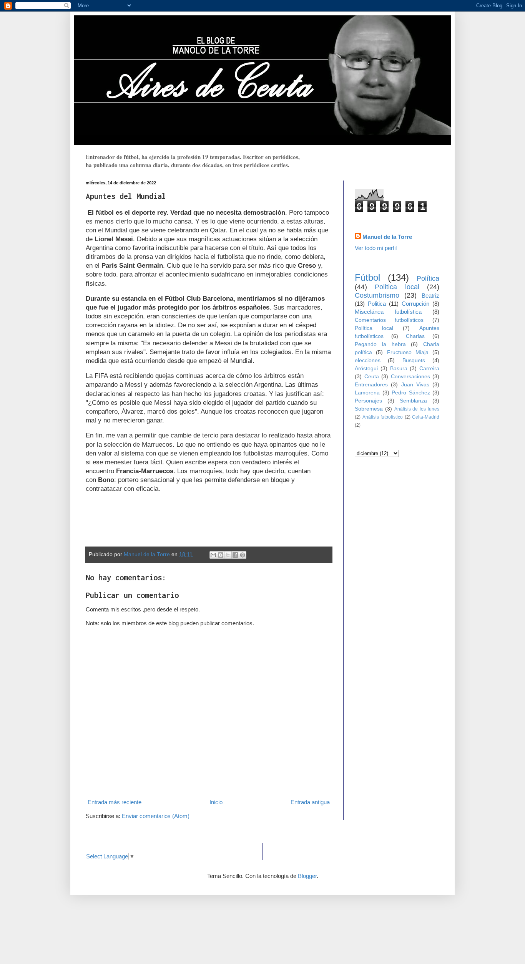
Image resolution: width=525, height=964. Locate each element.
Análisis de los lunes (416, 409)
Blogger (307, 876)
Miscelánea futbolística (388, 311)
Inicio (216, 802)
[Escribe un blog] (220, 555)
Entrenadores (371, 385)
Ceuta (371, 376)
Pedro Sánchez (411, 393)
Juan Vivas (415, 385)
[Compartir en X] (228, 555)
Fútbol (367, 277)
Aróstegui (366, 368)
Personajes (368, 401)
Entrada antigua (310, 802)
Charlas (415, 336)
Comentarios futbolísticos (389, 320)
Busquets (413, 360)
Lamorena (367, 393)
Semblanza (413, 401)
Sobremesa (369, 409)
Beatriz (430, 295)
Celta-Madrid (425, 417)
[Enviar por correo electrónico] (213, 555)
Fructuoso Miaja (408, 352)
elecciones (367, 360)
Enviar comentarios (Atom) (155, 816)
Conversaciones (410, 376)
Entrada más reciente (114, 802)
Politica (377, 303)
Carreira (429, 368)
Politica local (397, 287)
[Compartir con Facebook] (235, 555)
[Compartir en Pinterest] (242, 555)
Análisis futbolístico (382, 417)
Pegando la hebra (380, 344)
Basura (398, 368)
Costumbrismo (377, 295)
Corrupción (415, 303)
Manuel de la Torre (387, 237)
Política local (374, 328)
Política (428, 278)
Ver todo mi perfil (376, 248)
